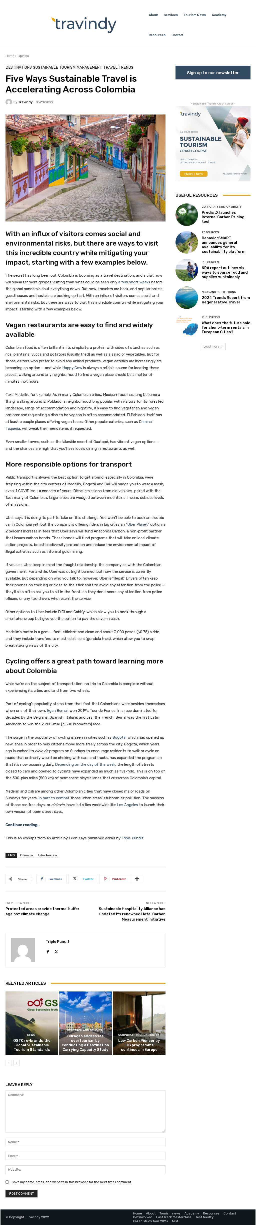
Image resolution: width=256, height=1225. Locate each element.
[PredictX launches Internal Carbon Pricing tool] (187, 214)
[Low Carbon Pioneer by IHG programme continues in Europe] (139, 1023)
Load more (211, 346)
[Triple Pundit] (26, 950)
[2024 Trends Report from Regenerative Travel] (187, 297)
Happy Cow (72, 368)
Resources (210, 232)
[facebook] (48, 951)
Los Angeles (127, 805)
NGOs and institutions (219, 292)
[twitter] (56, 951)
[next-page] (17, 1063)
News (31, 1035)
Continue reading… (23, 825)
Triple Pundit (132, 838)
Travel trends (118, 67)
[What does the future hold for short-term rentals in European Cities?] (187, 325)
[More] (137, 879)
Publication (211, 317)
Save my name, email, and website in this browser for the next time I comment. (72, 1182)
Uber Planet (137, 524)
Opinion (23, 56)
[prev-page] (9, 1063)
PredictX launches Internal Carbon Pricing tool (223, 217)
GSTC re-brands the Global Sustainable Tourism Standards (31, 1045)
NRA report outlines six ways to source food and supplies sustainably (225, 272)
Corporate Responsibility (138, 1035)
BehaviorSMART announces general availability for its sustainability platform (224, 245)
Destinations (19, 67)
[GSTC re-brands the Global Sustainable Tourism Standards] (32, 1023)
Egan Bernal (57, 710)
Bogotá (119, 737)
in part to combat (54, 798)
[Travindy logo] (84, 25)
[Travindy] (10, 102)
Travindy (25, 102)
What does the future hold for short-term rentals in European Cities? (226, 327)
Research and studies (84, 1030)
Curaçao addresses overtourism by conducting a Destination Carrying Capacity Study (85, 1043)
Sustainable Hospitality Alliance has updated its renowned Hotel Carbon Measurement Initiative (132, 914)
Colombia (26, 855)
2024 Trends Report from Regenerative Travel (226, 299)
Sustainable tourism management (67, 67)
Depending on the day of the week (85, 764)
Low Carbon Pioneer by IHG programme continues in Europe (139, 1045)
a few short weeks (134, 282)
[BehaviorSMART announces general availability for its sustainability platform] (187, 242)
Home (10, 56)
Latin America (47, 855)
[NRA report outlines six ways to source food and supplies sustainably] (187, 270)
